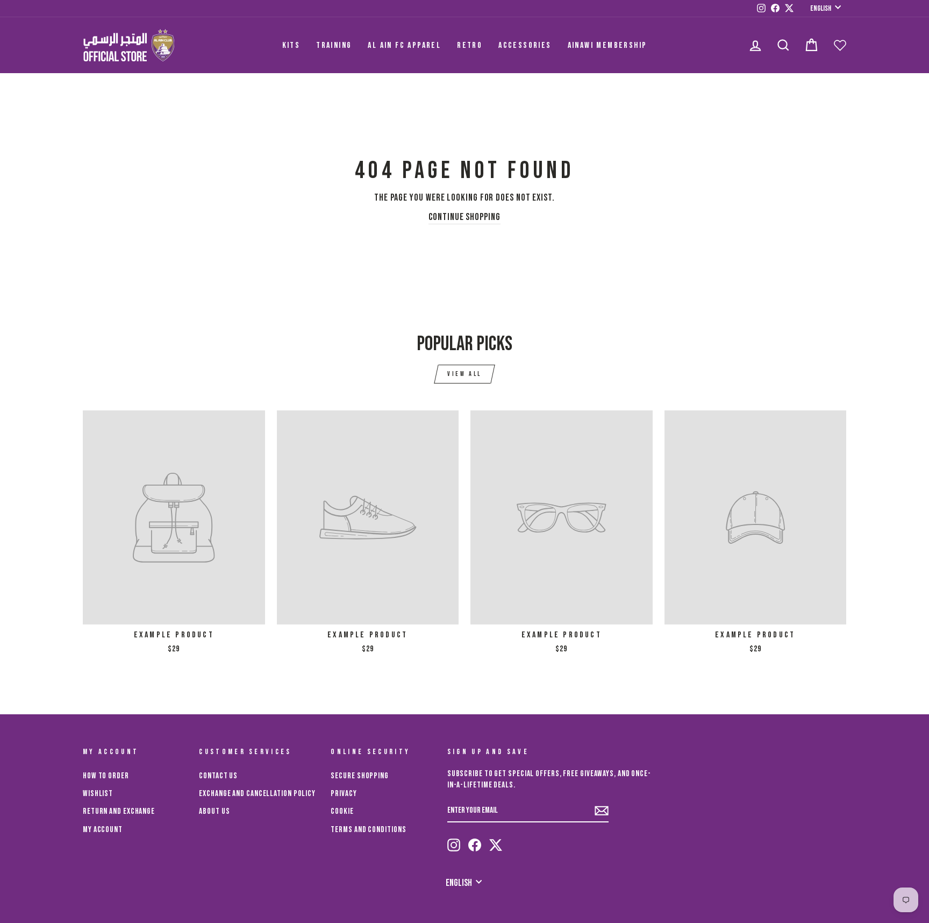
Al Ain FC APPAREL (404, 45)
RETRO (469, 45)
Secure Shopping (360, 776)
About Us (214, 811)
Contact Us (218, 776)
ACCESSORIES (524, 45)
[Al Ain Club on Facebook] (474, 845)
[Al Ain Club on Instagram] (453, 845)
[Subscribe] (602, 811)
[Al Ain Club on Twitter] (495, 845)
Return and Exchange (119, 811)
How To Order (106, 776)
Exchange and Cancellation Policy (257, 794)
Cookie (342, 811)
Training (334, 45)
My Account (103, 830)
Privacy (343, 794)
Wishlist (98, 794)
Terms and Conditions (368, 830)
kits (291, 45)
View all (464, 374)
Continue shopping (464, 217)
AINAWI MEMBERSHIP (607, 45)
